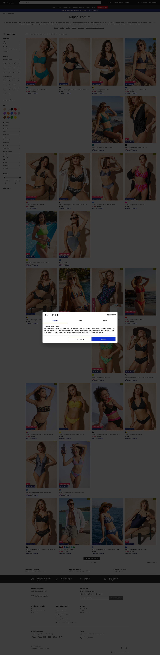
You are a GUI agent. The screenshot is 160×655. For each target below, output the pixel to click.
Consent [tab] (55, 320)
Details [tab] (80, 320)
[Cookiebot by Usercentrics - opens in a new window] (108, 315)
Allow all (103, 339)
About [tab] (105, 320)
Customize (79, 339)
